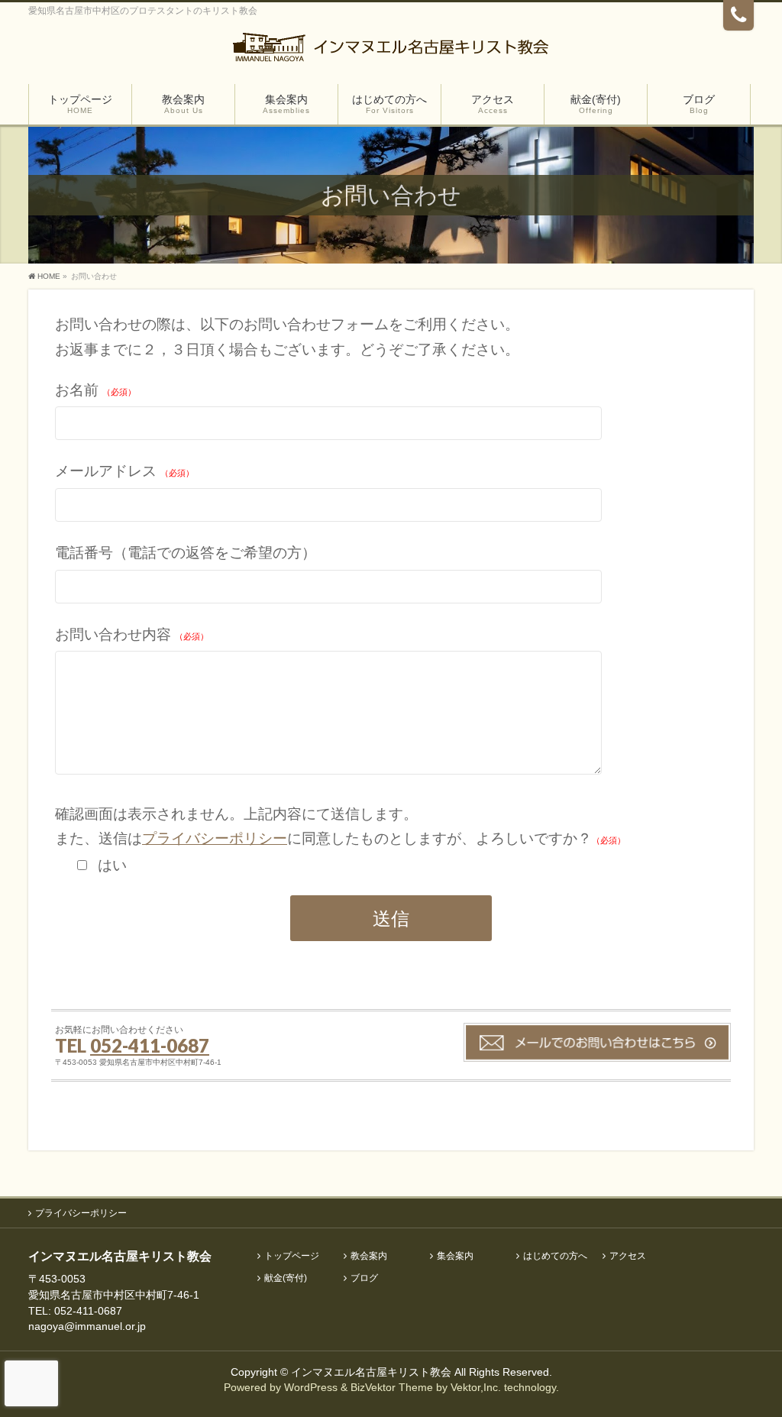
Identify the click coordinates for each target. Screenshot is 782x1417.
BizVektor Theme (392, 1387)
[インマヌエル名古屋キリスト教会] (391, 51)
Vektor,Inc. (476, 1387)
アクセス (627, 1256)
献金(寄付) (285, 1278)
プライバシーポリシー (214, 838)
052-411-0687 (149, 1045)
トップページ (291, 1256)
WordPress (311, 1387)
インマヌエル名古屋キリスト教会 (372, 1372)
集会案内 (455, 1256)
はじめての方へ (555, 1256)
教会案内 (369, 1256)
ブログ (364, 1278)
